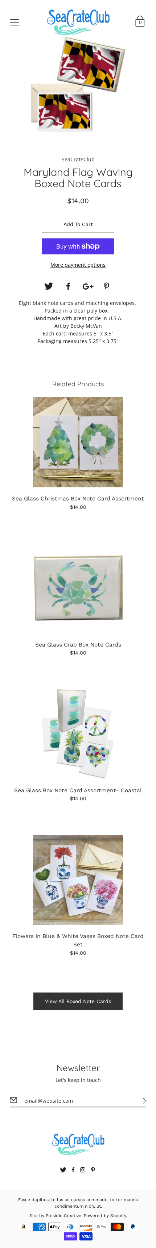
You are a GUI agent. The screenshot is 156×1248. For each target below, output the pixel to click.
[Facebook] (68, 286)
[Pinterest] (107, 286)
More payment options (78, 264)
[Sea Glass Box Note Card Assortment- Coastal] (78, 734)
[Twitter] (48, 286)
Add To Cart (78, 224)
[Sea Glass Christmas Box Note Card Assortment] (78, 442)
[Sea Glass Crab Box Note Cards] (78, 588)
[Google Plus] (87, 286)
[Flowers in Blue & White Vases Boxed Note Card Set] (78, 880)
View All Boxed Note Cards (78, 1001)
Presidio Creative (63, 1215)
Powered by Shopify (105, 1215)
